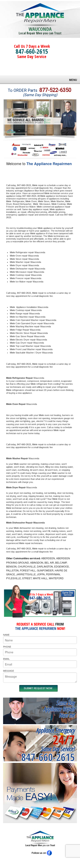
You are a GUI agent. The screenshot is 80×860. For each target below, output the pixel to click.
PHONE (7, 646)
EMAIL (6, 658)
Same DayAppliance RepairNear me (59, 708)
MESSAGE (8, 670)
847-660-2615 (32, 51)
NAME (6, 634)
